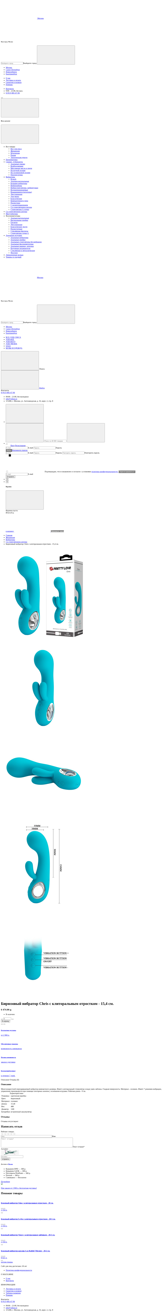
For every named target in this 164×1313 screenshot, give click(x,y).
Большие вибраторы (19, 183)
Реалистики (15, 203)
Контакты (10, 89)
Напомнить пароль (19, 450)
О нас (8, 78)
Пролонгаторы (17, 175)
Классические (16, 199)
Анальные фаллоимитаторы (22, 244)
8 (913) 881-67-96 (13, 93)
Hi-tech (13, 179)
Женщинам (15, 151)
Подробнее (5, 1182)
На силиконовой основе (20, 173)
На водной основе (18, 170)
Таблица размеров (13, 1293)
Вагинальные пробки (19, 220)
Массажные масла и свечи (21, 168)
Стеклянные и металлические (23, 251)
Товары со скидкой (13, 257)
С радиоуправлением (19, 205)
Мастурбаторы (12, 214)
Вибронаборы (16, 186)
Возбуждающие (17, 166)
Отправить (10, 477)
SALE (8, 346)
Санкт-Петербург (13, 70)
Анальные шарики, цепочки (22, 246)
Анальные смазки (18, 164)
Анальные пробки (18, 240)
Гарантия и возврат (14, 82)
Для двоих (15, 196)
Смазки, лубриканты (14, 162)
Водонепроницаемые (19, 190)
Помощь (9, 85)
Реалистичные (16, 229)
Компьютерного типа (19, 201)
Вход (13, 445)
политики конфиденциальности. (104, 472)
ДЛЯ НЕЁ (10, 339)
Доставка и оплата (13, 80)
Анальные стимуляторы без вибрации (26, 242)
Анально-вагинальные (20, 181)
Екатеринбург (11, 74)
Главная (9, 535)
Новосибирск (11, 72)
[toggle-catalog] (2, 97)
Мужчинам (15, 153)
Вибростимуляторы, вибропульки (24, 188)
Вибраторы (10, 177)
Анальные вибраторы (19, 238)
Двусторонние (16, 194)
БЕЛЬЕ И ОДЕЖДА (14, 348)
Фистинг (14, 253)
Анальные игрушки (14, 235)
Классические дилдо (19, 227)
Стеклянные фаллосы (19, 231)
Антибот (4, 1149)
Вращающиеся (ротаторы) (21, 192)
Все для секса (16, 149)
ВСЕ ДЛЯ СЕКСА (13, 337)
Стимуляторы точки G (20, 233)
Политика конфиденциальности (19, 1270)
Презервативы (12, 160)
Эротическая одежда (19, 157)
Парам (13, 155)
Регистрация (20, 445)
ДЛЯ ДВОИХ (11, 344)
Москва (9, 68)
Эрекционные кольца (14, 255)
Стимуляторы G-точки (20, 209)
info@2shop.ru (11, 399)
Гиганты (14, 222)
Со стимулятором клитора (21, 207)
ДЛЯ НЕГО (10, 342)
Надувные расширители (20, 248)
